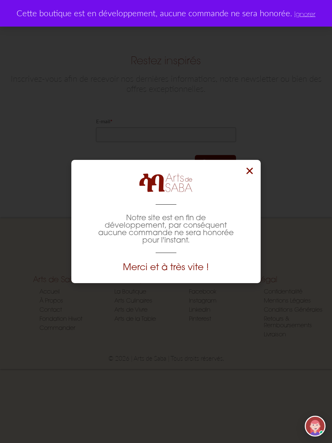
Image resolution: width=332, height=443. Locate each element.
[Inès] (315, 426)
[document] (166, 221)
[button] (249, 170)
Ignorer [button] (304, 14)
